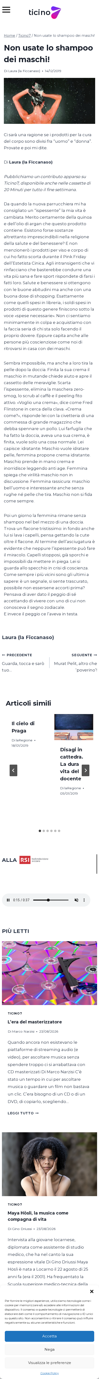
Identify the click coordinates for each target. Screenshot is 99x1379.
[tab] (40, 831)
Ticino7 (15, 1013)
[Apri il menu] (9, 9)
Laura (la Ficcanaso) (24, 71)
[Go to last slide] (13, 770)
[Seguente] (85, 770)
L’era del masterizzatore (35, 1021)
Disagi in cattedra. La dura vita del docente (71, 764)
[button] (91, 1291)
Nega (49, 1349)
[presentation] (73, 727)
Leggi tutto (23, 1113)
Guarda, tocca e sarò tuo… (23, 662)
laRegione (24, 740)
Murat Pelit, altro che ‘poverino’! (75, 662)
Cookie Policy (49, 1373)
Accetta (49, 1336)
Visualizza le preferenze (49, 1362)
